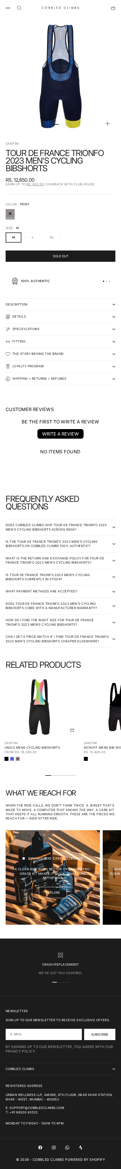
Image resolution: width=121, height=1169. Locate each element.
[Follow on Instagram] (53, 1147)
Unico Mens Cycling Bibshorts (32, 748)
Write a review (60, 434)
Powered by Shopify (85, 1159)
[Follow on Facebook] (40, 1147)
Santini (12, 144)
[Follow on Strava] (81, 1147)
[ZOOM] (107, 123)
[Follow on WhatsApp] (67, 1147)
